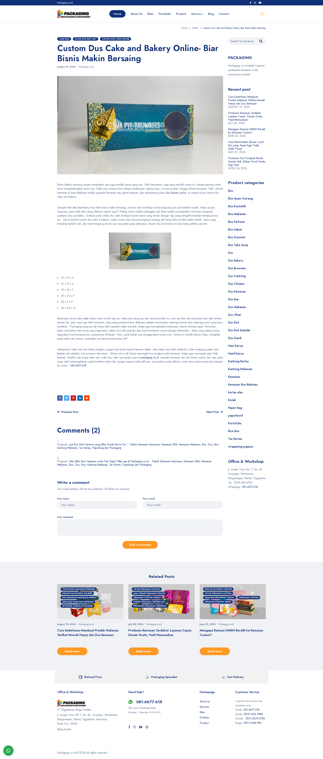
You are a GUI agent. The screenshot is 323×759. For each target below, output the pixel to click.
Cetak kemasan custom (146, 589)
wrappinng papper (240, 446)
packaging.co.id (150, 357)
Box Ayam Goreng (240, 198)
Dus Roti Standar (239, 330)
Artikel (195, 28)
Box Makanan (237, 214)
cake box (64, 38)
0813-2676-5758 (255, 718)
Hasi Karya (235, 346)
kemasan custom (248, 597)
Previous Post (69, 412)
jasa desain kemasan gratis (149, 593)
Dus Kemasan (237, 291)
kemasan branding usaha (219, 597)
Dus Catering (237, 276)
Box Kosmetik (237, 206)
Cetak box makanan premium (78, 589)
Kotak (232, 400)
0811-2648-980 (253, 723)
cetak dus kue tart (86, 38)
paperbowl (235, 415)
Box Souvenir (236, 237)
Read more (72, 651)
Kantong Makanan (240, 369)
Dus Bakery (235, 260)
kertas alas (235, 392)
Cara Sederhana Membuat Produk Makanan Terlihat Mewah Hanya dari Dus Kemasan (246, 100)
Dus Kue (233, 299)
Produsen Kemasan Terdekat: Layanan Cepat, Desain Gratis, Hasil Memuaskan (245, 116)
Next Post (213, 412)
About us (205, 701)
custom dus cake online (115, 38)
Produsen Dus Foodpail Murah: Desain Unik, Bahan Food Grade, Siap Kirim (247, 161)
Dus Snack (235, 338)
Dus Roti (233, 322)
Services (204, 707)
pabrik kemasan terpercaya (149, 601)
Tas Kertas (235, 439)
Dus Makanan (237, 307)
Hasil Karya (236, 353)
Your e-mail (149, 498)
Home (184, 28)
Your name (63, 498)
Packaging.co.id (86, 66)
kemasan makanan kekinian (78, 601)
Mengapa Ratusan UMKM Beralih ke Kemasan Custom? (246, 130)
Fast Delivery (235, 677)
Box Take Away (238, 245)
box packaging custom (218, 589)
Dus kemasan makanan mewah (79, 597)
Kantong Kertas (238, 361)
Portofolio (235, 423)
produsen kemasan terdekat (149, 606)
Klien (202, 712)
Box (230, 191)
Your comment (65, 517)
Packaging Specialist (164, 677)
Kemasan (234, 377)
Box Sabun (235, 229)
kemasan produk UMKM (218, 601)
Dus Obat (234, 315)
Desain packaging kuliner (77, 593)
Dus (230, 253)
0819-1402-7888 (254, 714)
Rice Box (233, 431)
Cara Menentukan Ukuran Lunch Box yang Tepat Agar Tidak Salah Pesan (246, 145)
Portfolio (204, 718)
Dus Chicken (236, 284)
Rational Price (93, 677)
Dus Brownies (237, 268)
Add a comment (140, 545)
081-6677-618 (78, 366)
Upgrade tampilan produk (77, 606)
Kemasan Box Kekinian (243, 384)
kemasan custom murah (147, 597)
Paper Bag (235, 408)
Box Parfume (236, 222)
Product (204, 723)
